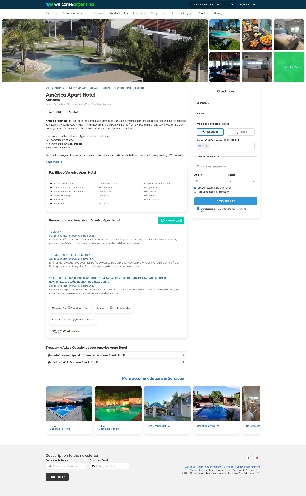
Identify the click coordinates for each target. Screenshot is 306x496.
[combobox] (203, 146)
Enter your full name (57, 460)
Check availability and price (214, 188)
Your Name (203, 102)
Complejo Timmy (109, 428)
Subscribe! (57, 476)
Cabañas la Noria (60, 428)
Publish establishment (247, 466)
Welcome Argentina (198, 470)
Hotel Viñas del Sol (159, 425)
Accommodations (73, 13)
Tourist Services (119, 13)
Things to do (158, 13)
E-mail (200, 113)
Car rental (100, 13)
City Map (204, 13)
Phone (243, 132)
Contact (228, 466)
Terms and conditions (209, 466)
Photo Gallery (180, 13)
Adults (198, 175)
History (217, 13)
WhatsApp (213, 132)
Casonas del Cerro (208, 425)
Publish (244, 4)
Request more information (213, 191)
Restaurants (140, 13)
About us (190, 466)
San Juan (51, 13)
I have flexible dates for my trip (213, 167)
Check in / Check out (208, 156)
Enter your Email (99, 460)
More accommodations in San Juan (153, 378)
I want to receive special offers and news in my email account (222, 210)
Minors (231, 175)
